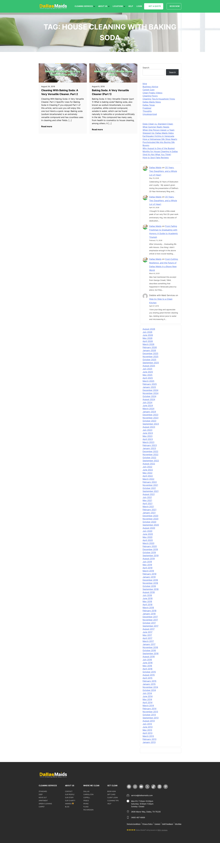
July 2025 (147, 368)
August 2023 (149, 427)
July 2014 (147, 693)
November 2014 (150, 687)
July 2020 (147, 531)
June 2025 (148, 372)
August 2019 (149, 558)
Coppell (86, 797)
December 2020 (150, 515)
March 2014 (148, 705)
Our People (69, 794)
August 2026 (149, 329)
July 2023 (147, 430)
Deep (41, 794)
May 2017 (147, 635)
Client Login (112, 797)
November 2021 (150, 485)
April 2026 (148, 341)
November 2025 (150, 356)
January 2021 (149, 512)
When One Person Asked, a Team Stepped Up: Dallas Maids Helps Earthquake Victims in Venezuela (158, 133)
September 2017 (150, 626)
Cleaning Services (84, 6)
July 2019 (147, 561)
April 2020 (148, 540)
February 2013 (149, 739)
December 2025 (150, 353)
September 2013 (151, 717)
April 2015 (147, 678)
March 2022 (148, 479)
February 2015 (149, 681)
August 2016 (149, 656)
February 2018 (149, 610)
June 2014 (148, 696)
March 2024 (148, 408)
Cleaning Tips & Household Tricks (159, 99)
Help (130, 6)
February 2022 (150, 482)
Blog (67, 807)
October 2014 (149, 690)
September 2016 (151, 653)
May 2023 (147, 436)
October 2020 (149, 522)
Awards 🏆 (69, 804)
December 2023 (150, 414)
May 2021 (147, 500)
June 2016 (148, 662)
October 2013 (149, 714)
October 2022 (149, 457)
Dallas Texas (149, 105)
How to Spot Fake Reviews (156, 157)
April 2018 (147, 604)
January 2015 (149, 684)
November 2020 (150, 518)
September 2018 (151, 589)
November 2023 (150, 417)
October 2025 (149, 359)
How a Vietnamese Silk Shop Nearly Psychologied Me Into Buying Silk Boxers (160, 142)
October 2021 (149, 488)
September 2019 (151, 555)
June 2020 (148, 534)
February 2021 (149, 509)
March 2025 (148, 381)
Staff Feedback (167, 824)
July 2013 (147, 724)
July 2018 (147, 595)
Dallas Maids (155, 167)
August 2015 (149, 675)
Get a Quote (155, 6)
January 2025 (149, 387)
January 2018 (149, 613)
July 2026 (147, 332)
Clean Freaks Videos (152, 92)
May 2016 (147, 665)
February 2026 (150, 347)
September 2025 (151, 362)
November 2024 (150, 393)
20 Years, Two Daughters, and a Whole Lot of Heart (163, 171)
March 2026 (148, 344)
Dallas (86, 791)
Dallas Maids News (152, 102)
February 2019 (149, 574)
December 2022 (150, 451)
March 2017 (148, 641)
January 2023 (149, 448)
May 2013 (147, 730)
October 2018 (149, 586)
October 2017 (149, 623)
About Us (102, 6)
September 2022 (151, 460)
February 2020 (150, 546)
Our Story (69, 797)
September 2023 (151, 424)
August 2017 (149, 629)
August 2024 (149, 399)
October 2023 (149, 421)
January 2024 (149, 411)
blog (145, 83)
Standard (43, 791)
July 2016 (147, 659)
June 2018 (148, 598)
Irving (85, 804)
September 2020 (151, 525)
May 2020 (147, 537)
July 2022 (147, 466)
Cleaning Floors (150, 96)
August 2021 (149, 494)
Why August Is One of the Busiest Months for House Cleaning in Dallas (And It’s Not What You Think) (160, 151)
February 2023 (150, 445)
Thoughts (147, 111)
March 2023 (148, 442)
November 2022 (150, 454)
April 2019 (147, 567)
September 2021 (151, 491)
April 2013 (147, 733)
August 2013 (149, 721)
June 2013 (148, 727)
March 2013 (148, 736)
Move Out (43, 797)
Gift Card (111, 794)
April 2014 (147, 702)
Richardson (88, 810)
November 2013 (150, 711)
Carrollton (88, 794)
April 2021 (147, 503)
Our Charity (70, 801)
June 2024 (148, 405)
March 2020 (148, 543)
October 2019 (149, 552)
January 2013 (149, 742)
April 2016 (147, 668)
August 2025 (149, 365)
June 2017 (147, 632)
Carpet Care (148, 89)
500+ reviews (162, 830)
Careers (157, 824)
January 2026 (149, 350)
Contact (68, 791)
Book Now (175, 6)
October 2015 (149, 672)
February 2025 (150, 384)
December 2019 (150, 549)
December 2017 (150, 616)
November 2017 (150, 620)
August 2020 (149, 528)
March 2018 (148, 607)
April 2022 (148, 476)
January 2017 (149, 644)
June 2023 (148, 433)
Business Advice (150, 86)
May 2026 (147, 338)
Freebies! (147, 108)
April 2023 (148, 439)
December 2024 (150, 390)
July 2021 (147, 497)
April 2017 (147, 638)
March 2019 (148, 571)
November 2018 (150, 583)
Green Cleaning (45, 804)
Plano (85, 807)
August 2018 (149, 592)
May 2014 (147, 699)
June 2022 (148, 470)
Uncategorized (150, 114)
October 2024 (149, 396)
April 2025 (148, 378)
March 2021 (148, 506)
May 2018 (147, 601)
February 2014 (149, 708)
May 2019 (147, 564)
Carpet (42, 807)
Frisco (86, 801)
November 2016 (150, 647)
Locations (118, 6)
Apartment (43, 801)
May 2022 (147, 473)
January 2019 (149, 577)
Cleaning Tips (113, 801)
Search (146, 67)
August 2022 (149, 463)
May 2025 (147, 375)
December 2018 (150, 580)
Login (139, 6)
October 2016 (149, 650)
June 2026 (148, 335)
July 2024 (147, 402)
